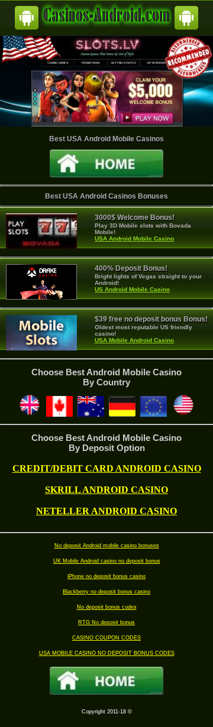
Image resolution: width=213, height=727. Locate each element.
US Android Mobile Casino (132, 289)
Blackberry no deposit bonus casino (106, 592)
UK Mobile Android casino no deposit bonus (106, 561)
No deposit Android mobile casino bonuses (106, 546)
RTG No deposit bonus (106, 622)
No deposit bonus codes (107, 607)
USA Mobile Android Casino (134, 340)
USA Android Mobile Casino (134, 238)
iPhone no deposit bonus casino (106, 576)
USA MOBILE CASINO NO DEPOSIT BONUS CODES (107, 653)
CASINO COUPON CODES (106, 638)
